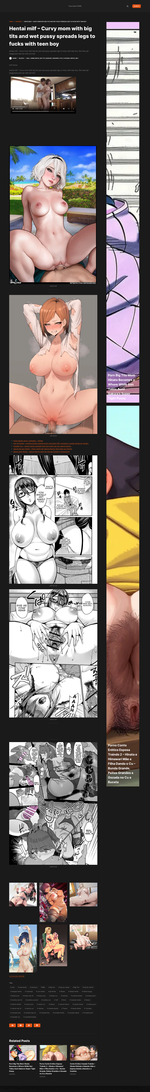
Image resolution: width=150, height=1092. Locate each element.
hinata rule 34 (28, 996)
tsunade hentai (58, 1013)
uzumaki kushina (30, 1017)
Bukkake (49, 58)
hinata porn (14, 996)
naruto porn (28, 1004)
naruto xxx (41, 1004)
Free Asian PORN (75, 6)
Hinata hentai (73, 991)
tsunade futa (44, 1013)
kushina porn (91, 996)
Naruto (87, 1000)
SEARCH (136, 6)
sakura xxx (29, 1008)
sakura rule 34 (15, 1008)
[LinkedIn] (37, 1025)
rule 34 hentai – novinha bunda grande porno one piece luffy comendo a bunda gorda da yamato (50, 443)
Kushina (64, 996)
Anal (28, 58)
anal (12, 987)
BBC (43, 987)
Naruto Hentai (15, 1004)
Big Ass (52, 987)
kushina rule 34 (16, 1000)
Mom (63, 1000)
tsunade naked (73, 1013)
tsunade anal (15, 1013)
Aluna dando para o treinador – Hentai (28, 441)
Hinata (62, 991)
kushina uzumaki (32, 1000)
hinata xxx (53, 996)
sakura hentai (78, 1004)
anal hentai (22, 987)
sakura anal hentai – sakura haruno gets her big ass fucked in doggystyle (41, 452)
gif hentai (52, 991)
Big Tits (42, 58)
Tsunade (87, 1008)
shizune (40, 1008)
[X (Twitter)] (20, 1025)
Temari (64, 1008)
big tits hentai (88, 987)
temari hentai (76, 1008)
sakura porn (91, 1004)
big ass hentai (64, 987)
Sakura (52, 1004)
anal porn (33, 987)
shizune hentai (52, 1008)
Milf (77, 58)
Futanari (66, 58)
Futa (61, 58)
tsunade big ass (30, 1013)
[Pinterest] (29, 1025)
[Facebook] (12, 1025)
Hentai (72, 58)
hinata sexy (41, 996)
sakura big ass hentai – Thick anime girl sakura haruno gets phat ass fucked (42, 449)
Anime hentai (35, 58)
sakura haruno (63, 1004)
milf (56, 1000)
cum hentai (40, 991)
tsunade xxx (15, 1017)
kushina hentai (76, 996)
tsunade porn (88, 1013)
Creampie (55, 58)
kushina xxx (46, 1000)
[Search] (127, 6)
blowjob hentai (16, 991)
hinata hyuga (87, 991)
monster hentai (75, 1000)
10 (23, 976)
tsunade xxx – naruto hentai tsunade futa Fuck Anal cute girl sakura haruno (42, 446)
